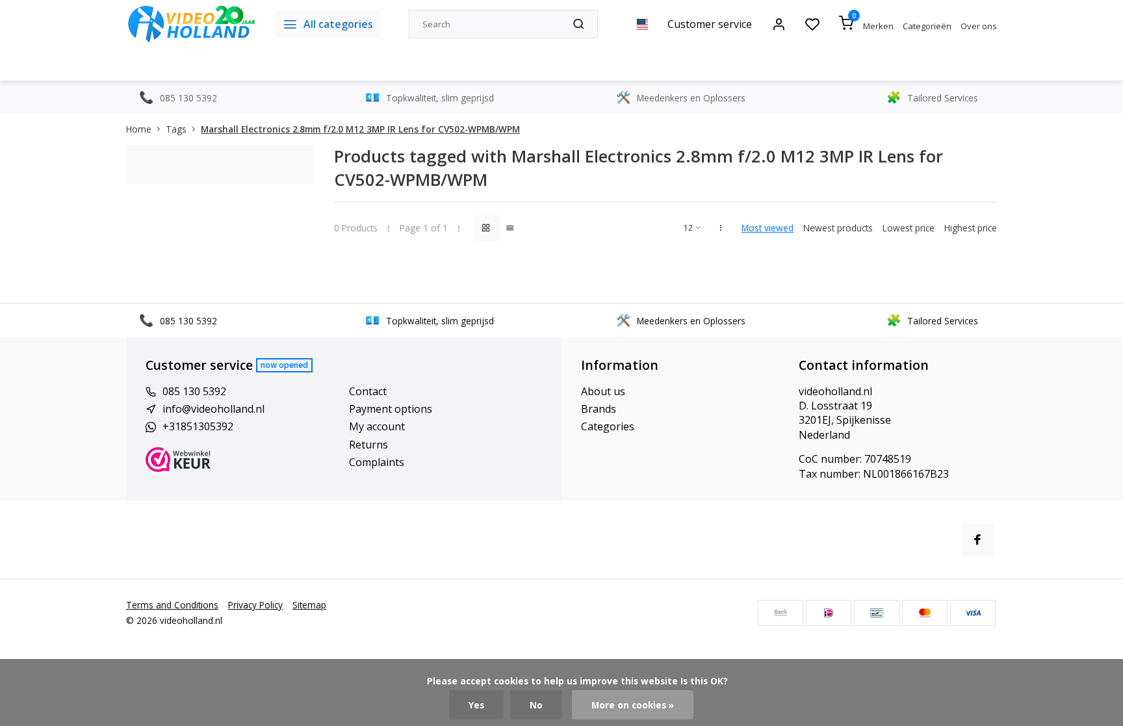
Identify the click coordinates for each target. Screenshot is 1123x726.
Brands (598, 409)
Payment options (390, 409)
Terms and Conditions (172, 605)
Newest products (838, 228)
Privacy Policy (255, 605)
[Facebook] (977, 539)
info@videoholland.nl (213, 409)
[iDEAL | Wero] (828, 613)
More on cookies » (632, 705)
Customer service (709, 24)
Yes (476, 705)
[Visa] (973, 613)
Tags (176, 129)
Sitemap (309, 605)
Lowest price (909, 228)
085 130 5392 (194, 391)
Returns (368, 444)
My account (377, 426)
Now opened (284, 364)
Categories (607, 426)
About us (603, 391)
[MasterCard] (925, 613)
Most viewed (768, 228)
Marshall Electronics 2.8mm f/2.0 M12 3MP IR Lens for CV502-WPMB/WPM (360, 129)
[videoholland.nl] (191, 24)
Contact (368, 391)
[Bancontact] (876, 613)
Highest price (970, 228)
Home (138, 129)
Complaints (376, 462)
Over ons (979, 26)
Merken (878, 26)
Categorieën (927, 26)
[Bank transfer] (780, 613)
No (536, 705)
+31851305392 (197, 426)
